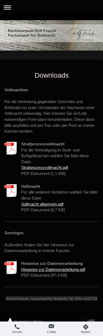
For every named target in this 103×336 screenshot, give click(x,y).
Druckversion (22, 321)
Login (91, 320)
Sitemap (38, 321)
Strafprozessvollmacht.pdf (44, 167)
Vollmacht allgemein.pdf (42, 204)
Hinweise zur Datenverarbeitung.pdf (53, 269)
